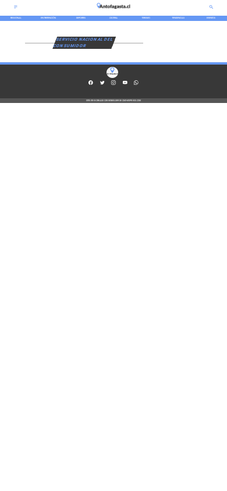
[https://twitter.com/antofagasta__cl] (102, 84)
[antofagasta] (113, 10)
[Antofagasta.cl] (15, 9)
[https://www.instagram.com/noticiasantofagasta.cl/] (113, 84)
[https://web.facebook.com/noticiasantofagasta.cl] (90, 84)
